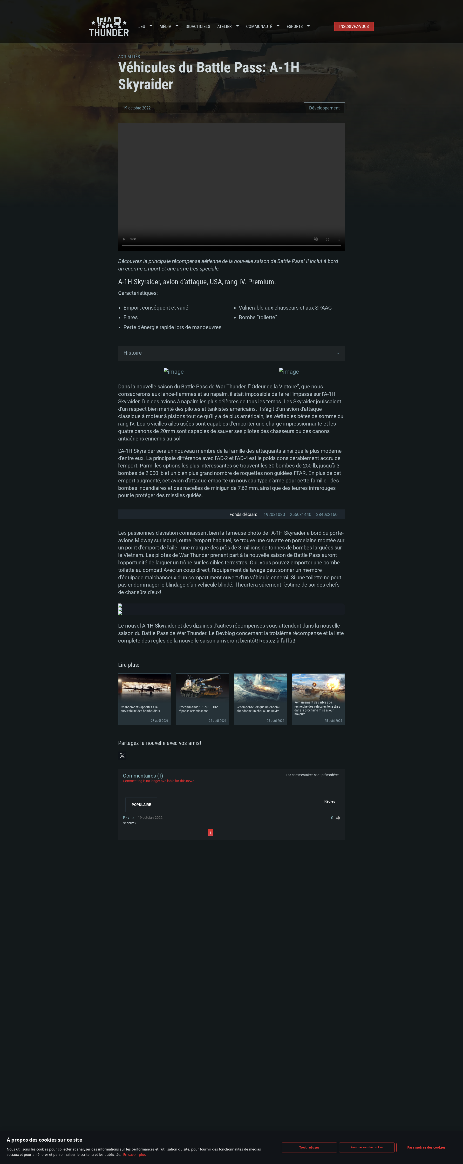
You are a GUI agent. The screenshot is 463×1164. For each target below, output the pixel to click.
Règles (329, 801)
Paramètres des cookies (426, 1147)
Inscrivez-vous (354, 26)
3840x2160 (327, 514)
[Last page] (256, 832)
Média (165, 26)
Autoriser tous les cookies (366, 1147)
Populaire (141, 805)
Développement (324, 107)
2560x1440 (300, 514)
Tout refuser (309, 1147)
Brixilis (128, 818)
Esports (295, 26)
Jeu (141, 26)
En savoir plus (134, 1154)
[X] (122, 755)
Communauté (259, 26)
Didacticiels (198, 26)
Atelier (224, 26)
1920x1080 (274, 514)
